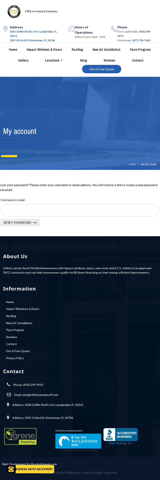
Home (12, 49)
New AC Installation (106, 49)
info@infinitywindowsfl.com (40, 395)
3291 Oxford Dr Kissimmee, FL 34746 (32, 40)
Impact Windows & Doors (44, 49)
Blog (83, 60)
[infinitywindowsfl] (14, 11)
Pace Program (140, 49)
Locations (51, 60)
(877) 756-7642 (141, 40)
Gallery (22, 60)
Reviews (109, 60)
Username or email (13, 200)
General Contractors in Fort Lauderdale (78, 450)
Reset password (17, 222)
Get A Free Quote (101, 69)
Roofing (77, 49)
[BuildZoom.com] (78, 441)
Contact (137, 60)
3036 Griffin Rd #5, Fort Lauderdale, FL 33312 (54, 405)
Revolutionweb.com (44, 464)
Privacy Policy (15, 358)
